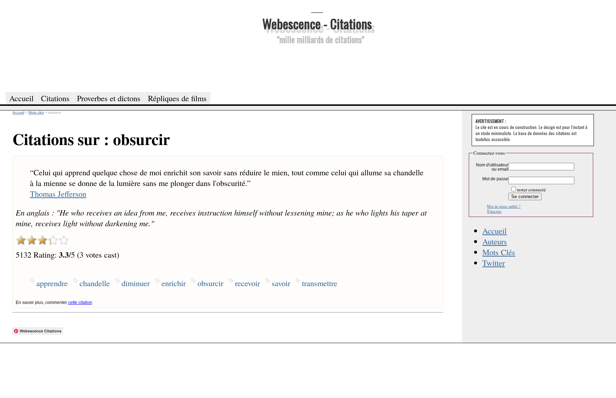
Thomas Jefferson (58, 193)
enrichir (173, 283)
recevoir (247, 283)
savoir (281, 283)
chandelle (94, 283)
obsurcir (210, 283)
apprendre (52, 283)
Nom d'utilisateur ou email (492, 167)
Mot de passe (495, 179)
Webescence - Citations (317, 23)
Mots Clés (498, 252)
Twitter (493, 262)
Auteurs (494, 241)
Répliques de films (177, 98)
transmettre (319, 283)
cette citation (80, 302)
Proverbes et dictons (108, 98)
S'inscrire (494, 211)
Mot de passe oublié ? (503, 206)
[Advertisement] (317, 67)
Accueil (494, 230)
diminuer (136, 283)
